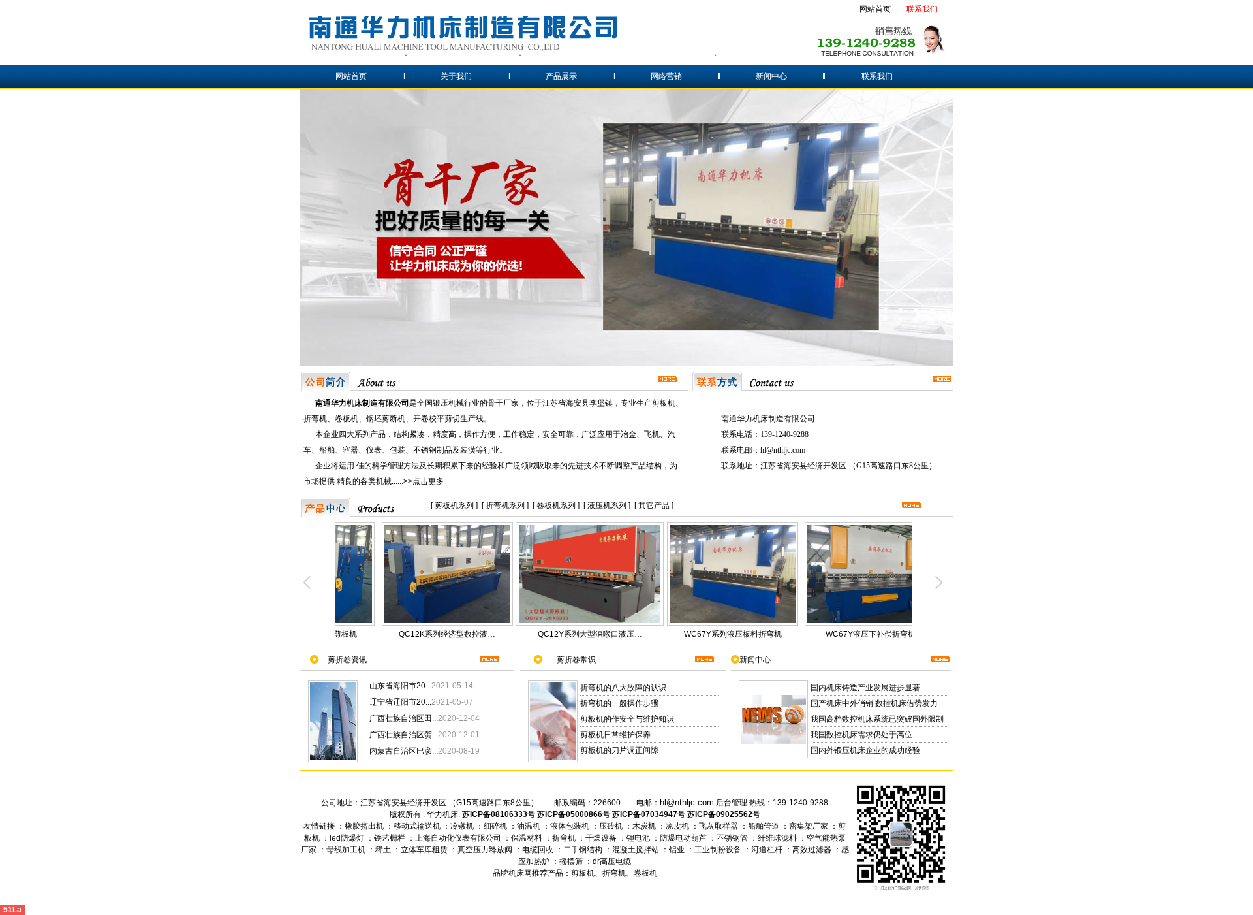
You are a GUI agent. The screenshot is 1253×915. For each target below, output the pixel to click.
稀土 (383, 849)
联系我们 (922, 9)
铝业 (677, 849)
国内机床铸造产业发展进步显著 (865, 687)
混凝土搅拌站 (635, 849)
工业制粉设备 (717, 849)
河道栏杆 (766, 849)
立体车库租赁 (424, 849)
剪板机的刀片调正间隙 (619, 750)
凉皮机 (677, 826)
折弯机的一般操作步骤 (619, 703)
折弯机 (564, 838)
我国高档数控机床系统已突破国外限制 (877, 719)
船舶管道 (763, 826)
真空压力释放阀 (484, 849)
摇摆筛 (571, 861)
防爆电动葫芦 (683, 838)
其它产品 (654, 505)
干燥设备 (601, 838)
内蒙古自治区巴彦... (403, 751)
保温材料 (526, 838)
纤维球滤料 (777, 838)
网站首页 (875, 9)
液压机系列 (606, 505)
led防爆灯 (347, 838)
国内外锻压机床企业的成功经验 (865, 750)
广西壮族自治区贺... (403, 734)
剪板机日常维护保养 (615, 734)
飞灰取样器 (718, 826)
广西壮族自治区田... (403, 718)
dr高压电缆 (612, 861)
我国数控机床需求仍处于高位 (861, 734)
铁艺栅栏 (389, 838)
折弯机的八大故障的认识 (623, 687)
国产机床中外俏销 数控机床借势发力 (874, 703)
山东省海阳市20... (400, 685)
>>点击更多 (423, 481)
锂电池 (638, 838)
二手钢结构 (582, 849)
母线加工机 (345, 849)
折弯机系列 (505, 505)
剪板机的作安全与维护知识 (627, 719)
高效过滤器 (811, 849)
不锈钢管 (732, 838)
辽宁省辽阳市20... (400, 702)
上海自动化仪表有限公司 (458, 838)
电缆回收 (537, 849)
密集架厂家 (808, 826)
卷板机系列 (556, 505)
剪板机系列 (454, 505)
